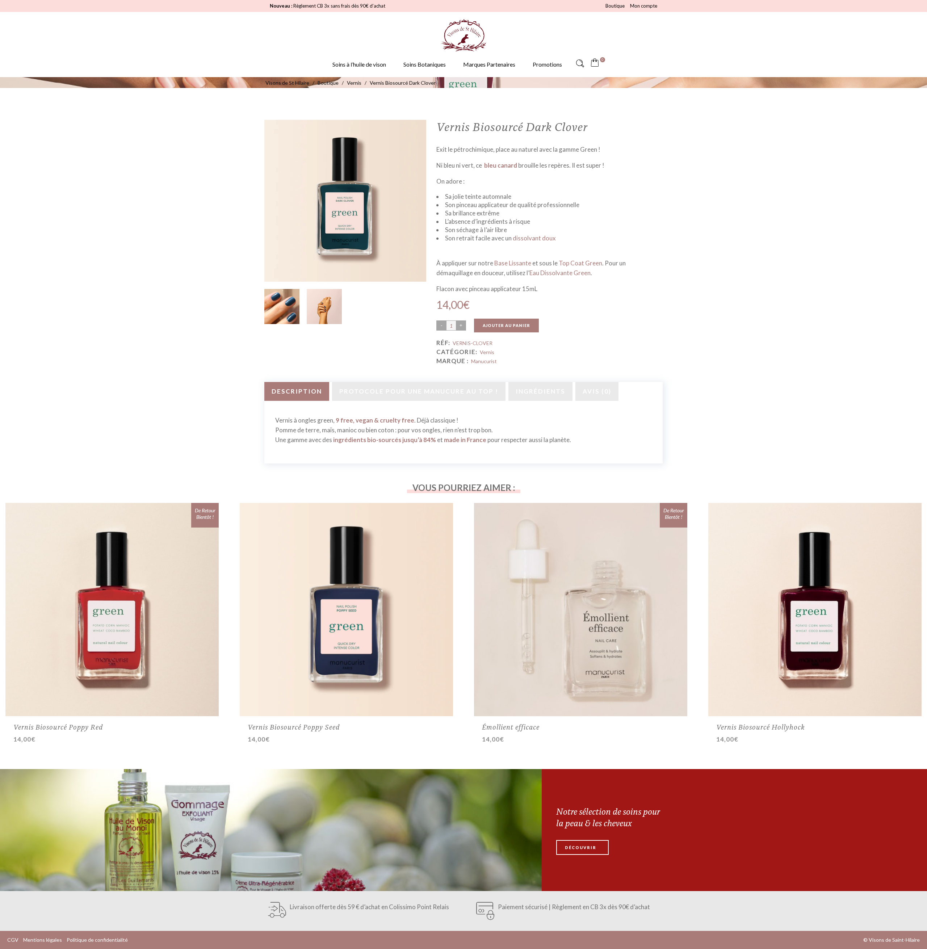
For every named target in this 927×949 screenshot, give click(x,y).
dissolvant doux (534, 238)
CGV (12, 940)
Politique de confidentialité (97, 940)
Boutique (615, 6)
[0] (596, 63)
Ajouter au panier (506, 325)
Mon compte (643, 6)
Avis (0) (597, 391)
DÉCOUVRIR (580, 847)
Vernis (354, 83)
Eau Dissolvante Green (560, 273)
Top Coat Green (580, 263)
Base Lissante (512, 263)
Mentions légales (42, 940)
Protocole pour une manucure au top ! (418, 391)
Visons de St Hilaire (287, 83)
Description (297, 391)
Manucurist (484, 361)
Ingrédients (540, 391)
